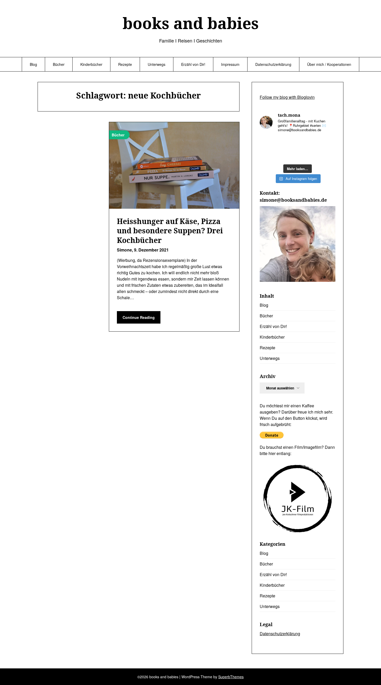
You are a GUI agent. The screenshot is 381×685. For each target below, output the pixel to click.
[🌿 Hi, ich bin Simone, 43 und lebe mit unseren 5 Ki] (287, 155)
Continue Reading (139, 317)
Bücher (59, 64)
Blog (33, 64)
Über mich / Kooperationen (329, 64)
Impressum (230, 64)
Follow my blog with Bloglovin (287, 97)
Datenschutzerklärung (273, 64)
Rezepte (125, 64)
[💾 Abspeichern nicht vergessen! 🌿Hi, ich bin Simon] (307, 143)
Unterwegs (156, 64)
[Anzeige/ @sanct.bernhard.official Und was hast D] (268, 143)
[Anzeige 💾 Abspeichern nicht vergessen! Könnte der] (287, 143)
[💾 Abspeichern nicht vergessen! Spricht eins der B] (326, 143)
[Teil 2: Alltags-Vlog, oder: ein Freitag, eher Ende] (307, 155)
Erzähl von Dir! (193, 64)
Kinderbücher (91, 64)
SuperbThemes (231, 676)
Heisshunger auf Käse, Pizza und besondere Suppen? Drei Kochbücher (170, 230)
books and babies (191, 23)
